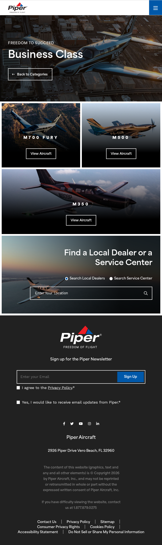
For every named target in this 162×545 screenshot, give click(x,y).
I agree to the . (48, 387)
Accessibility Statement (38, 532)
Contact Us (46, 522)
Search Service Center (133, 278)
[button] (30, 74)
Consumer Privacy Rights (58, 527)
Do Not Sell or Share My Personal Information (106, 532)
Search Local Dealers (87, 278)
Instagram (89, 423)
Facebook (64, 423)
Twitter (72, 423)
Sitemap (107, 522)
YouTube (81, 423)
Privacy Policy (60, 387)
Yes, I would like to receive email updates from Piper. (71, 402)
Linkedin (97, 423)
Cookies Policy (102, 527)
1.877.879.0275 (85, 508)
